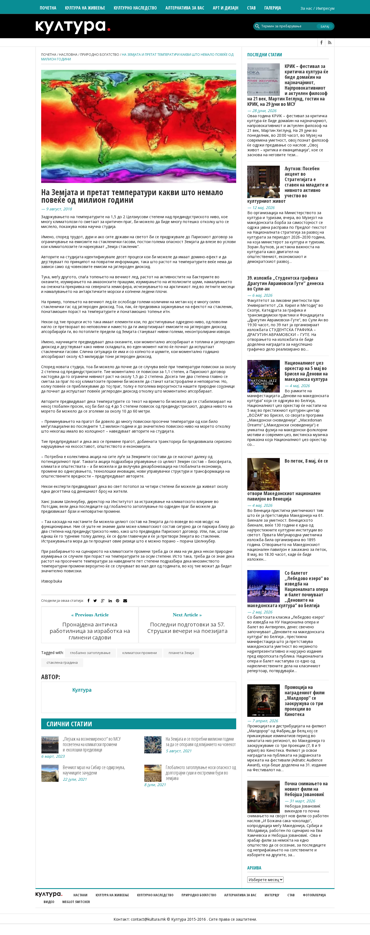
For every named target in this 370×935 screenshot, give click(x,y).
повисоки (72, 570)
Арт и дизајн (225, 8)
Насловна (68, 54)
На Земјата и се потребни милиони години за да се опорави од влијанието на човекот (201, 741)
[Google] (103, 600)
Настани (80, 894)
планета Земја (181, 652)
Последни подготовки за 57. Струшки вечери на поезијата (187, 627)
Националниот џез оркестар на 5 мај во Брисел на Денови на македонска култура (306, 370)
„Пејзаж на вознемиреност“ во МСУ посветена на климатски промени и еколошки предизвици (92, 744)
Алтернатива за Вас (184, 8)
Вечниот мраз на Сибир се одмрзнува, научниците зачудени (94, 770)
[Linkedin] (110, 600)
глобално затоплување (90, 652)
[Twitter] (95, 600)
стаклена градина (62, 662)
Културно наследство (155, 894)
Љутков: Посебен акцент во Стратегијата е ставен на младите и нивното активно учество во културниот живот (287, 184)
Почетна (48, 8)
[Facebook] (88, 600)
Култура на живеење (112, 894)
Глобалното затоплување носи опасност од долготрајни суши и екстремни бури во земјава (201, 772)
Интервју (272, 894)
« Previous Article (90, 614)
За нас (306, 8)
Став (291, 894)
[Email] (125, 600)
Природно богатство (99, 54)
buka (58, 581)
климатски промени (139, 652)
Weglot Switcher (76, 901)
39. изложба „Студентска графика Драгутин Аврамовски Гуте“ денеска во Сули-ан (285, 283)
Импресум (325, 8)
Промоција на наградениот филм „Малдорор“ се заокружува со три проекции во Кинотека (304, 700)
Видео (49, 901)
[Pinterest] (117, 600)
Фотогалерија (314, 894)
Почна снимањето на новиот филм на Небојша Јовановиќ (306, 788)
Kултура (82, 689)
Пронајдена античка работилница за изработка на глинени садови (90, 631)
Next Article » (187, 614)
